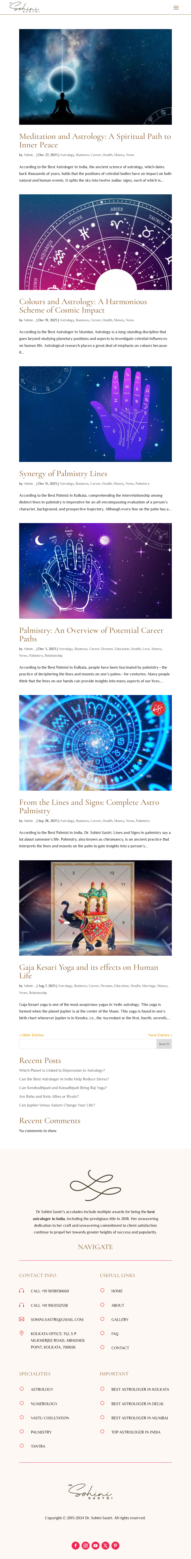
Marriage (149, 986)
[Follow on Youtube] (95, 1546)
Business (82, 155)
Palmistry (142, 484)
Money (119, 155)
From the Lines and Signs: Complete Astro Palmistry (89, 806)
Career (96, 155)
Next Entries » (160, 1035)
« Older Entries (31, 1035)
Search (164, 1044)
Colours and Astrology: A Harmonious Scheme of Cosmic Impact (83, 305)
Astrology (67, 155)
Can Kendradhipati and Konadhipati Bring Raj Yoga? (63, 1088)
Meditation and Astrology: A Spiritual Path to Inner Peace (95, 140)
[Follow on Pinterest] (115, 1546)
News (130, 155)
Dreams (107, 649)
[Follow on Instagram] (86, 1546)
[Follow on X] (105, 1546)
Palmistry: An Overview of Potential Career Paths (91, 634)
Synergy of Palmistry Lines (63, 473)
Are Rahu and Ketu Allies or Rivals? (49, 1096)
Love (146, 649)
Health (107, 155)
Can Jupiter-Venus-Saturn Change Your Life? (57, 1105)
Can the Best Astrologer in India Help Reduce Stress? (64, 1079)
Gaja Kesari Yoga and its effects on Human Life (88, 971)
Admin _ (30, 155)
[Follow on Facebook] (76, 1546)
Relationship (54, 655)
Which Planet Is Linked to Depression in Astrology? (62, 1070)
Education (122, 649)
